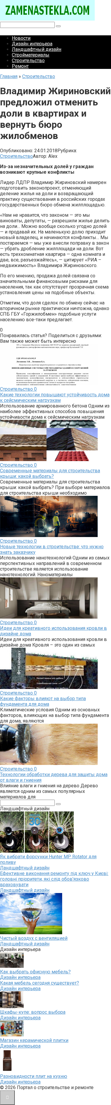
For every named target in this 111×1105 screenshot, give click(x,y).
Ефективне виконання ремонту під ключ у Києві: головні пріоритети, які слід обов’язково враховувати (54, 879)
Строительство (28, 60)
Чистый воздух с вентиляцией (33, 938)
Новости (21, 38)
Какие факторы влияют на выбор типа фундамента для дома (43, 701)
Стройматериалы (30, 55)
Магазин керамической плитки (34, 1040)
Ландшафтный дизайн (36, 49)
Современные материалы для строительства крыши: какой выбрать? (50, 473)
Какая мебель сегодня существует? (39, 983)
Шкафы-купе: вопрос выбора (32, 1012)
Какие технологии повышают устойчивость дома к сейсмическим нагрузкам (55, 397)
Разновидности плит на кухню (33, 1076)
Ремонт (20, 66)
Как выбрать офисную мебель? (35, 972)
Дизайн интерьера (32, 44)
